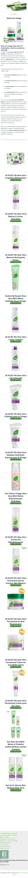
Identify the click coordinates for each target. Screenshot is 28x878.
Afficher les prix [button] (15, 180)
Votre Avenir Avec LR (5, 846)
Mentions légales (4, 837)
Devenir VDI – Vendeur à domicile (8, 841)
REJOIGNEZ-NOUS (5, 842)
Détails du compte (4, 848)
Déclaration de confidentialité (7, 839)
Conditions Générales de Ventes (8, 835)
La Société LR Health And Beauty (8, 833)
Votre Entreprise (4, 844)
